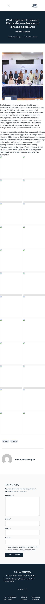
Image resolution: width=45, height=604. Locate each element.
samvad (18, 31)
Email (8, 528)
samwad (26, 31)
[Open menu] (8, 5)
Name (8, 519)
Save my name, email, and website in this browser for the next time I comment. (23, 548)
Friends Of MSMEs (22, 572)
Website (8, 538)
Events (35, 37)
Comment (9, 495)
